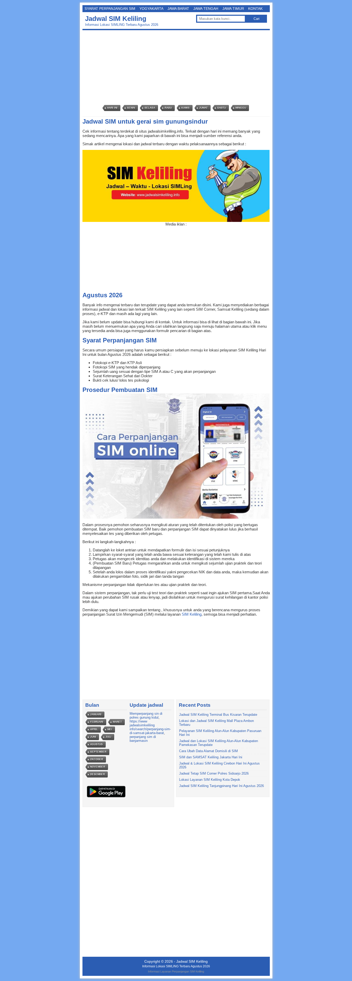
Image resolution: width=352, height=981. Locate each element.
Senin (131, 107)
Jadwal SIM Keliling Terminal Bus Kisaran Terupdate (218, 715)
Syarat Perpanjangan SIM (110, 8)
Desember (97, 774)
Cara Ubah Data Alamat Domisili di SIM (208, 751)
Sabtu (221, 107)
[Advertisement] (177, 67)
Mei (109, 729)
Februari (96, 721)
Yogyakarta (151, 8)
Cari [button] (256, 19)
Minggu (241, 107)
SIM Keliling (192, 614)
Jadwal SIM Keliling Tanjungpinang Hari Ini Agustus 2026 (221, 786)
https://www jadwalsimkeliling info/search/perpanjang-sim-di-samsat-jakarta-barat (150, 727)
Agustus (96, 744)
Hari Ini (112, 107)
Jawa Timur (233, 8)
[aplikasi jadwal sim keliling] (106, 797)
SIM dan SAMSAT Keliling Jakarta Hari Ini (210, 757)
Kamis (185, 107)
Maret (117, 721)
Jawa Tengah (205, 8)
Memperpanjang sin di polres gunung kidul (146, 715)
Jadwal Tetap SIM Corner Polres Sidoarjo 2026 (214, 773)
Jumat (203, 107)
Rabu (168, 107)
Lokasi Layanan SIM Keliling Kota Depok (209, 780)
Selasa (150, 107)
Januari (96, 714)
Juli (108, 736)
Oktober (96, 759)
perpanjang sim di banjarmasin (143, 739)
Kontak (255, 8)
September (98, 751)
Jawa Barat (178, 8)
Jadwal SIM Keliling (115, 18)
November (97, 766)
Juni (93, 736)
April (94, 729)
